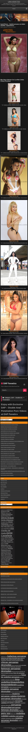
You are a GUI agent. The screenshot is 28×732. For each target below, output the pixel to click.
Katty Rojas (7, 542)
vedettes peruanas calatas (8, 718)
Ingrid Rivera (7, 528)
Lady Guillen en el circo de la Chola (8, 431)
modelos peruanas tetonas (6, 694)
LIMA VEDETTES (14, 1)
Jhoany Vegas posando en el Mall (8, 447)
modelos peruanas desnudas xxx (17, 691)
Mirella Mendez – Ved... (14, 240)
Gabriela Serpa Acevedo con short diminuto (10, 457)
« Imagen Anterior (8, 29)
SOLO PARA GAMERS (5, 495)
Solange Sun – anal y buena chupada (9, 594)
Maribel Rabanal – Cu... (14, 195)
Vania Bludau (5, 564)
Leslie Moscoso (4, 544)
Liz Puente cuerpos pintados (7, 473)
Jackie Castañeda (7, 534)
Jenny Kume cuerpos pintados (7, 475)
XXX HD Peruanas (5, 642)
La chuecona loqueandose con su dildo (9, 588)
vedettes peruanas (16, 716)
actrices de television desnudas (10, 288)
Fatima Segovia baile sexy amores (8, 582)
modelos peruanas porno (15, 152)
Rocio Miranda (9, 558)
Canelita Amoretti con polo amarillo (8, 445)
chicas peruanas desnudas (17, 128)
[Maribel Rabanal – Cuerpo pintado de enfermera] (14, 175)
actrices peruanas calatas (21, 288)
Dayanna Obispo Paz (6, 515)
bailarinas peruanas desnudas (17, 104)
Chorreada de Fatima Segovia (7, 585)
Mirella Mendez (7, 553)
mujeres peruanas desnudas (13, 697)
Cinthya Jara (8, 513)
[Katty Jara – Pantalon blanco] (14, 265)
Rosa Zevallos (4, 559)
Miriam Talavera (4, 554)
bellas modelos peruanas (7, 333)
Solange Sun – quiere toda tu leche (8, 597)
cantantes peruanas (6, 660)
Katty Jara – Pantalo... (14, 286)
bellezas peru (20, 659)
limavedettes (17, 682)
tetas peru (13, 713)
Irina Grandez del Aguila (7, 531)
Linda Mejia (8, 547)
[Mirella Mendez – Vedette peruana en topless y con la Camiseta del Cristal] (14, 220)
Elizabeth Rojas (4, 522)
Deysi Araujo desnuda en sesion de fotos (9, 424)
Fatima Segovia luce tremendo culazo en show (10, 451)
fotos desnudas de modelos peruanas (13, 675)
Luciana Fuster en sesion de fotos (8, 455)
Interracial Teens (4, 493)
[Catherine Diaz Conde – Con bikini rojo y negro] (14, 310)
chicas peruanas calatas (15, 197)
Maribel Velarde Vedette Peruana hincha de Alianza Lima (13, 471)
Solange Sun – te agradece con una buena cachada (12, 600)
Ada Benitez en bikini (5, 576)
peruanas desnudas (11, 706)
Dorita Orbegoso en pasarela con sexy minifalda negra (12, 441)
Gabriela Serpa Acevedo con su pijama (9, 426)
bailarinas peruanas (7, 104)
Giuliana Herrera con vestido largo (8, 435)
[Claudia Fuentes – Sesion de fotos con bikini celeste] (14, 116)
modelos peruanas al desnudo (15, 687)
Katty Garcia (7, 540)
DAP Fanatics (3, 630)
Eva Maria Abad (9, 525)
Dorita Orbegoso (7, 520)
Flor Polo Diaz (5, 526)
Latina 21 (3, 499)
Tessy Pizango (9, 562)
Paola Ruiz (9, 557)
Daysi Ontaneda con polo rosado (8, 453)
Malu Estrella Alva (4, 548)
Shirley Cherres (5, 561)
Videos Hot (5, 573)
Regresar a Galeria (8, 30)
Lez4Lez (2, 488)
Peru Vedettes (4, 486)
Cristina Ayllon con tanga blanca (7, 443)
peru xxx (5, 713)
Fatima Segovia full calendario (7, 591)
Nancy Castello (7, 555)
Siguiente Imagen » (11, 31)
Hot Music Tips (4, 480)
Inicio (14, 8)
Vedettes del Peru (4, 497)
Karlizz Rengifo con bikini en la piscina (9, 428)
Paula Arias (3, 558)
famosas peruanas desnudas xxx (18, 671)
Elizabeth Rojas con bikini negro (7, 437)
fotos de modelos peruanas (7, 673)
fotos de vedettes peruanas (13, 676)
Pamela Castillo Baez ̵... (14, 376)
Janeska (2, 537)
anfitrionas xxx (4, 656)
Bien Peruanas (4, 482)
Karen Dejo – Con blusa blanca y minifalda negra (11, 463)
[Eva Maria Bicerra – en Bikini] (14, 140)
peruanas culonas (13, 703)
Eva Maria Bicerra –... (14, 150)
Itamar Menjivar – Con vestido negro (8, 466)
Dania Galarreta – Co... (14, 102)
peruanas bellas (11, 701)
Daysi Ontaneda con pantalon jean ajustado (10, 433)
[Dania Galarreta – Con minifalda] (14, 92)
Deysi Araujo (7, 517)
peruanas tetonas (19, 711)
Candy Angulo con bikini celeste (7, 449)
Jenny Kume (7, 539)
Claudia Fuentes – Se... (14, 126)
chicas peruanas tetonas (17, 665)
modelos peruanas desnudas (10, 690)
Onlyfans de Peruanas (5, 491)
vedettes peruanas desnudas (12, 719)
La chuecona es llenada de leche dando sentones (11, 579)
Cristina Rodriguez (7, 514)
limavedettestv (9, 684)
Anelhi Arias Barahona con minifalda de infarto (10, 459)
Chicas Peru (3, 484)
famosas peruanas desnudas (19, 242)
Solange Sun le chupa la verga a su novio (9, 603)
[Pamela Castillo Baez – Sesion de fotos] (14, 356)
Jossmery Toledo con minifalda (7, 439)
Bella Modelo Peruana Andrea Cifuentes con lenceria (12, 461)
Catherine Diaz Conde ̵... (14, 331)
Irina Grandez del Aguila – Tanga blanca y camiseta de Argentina (12, 468)
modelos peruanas (6, 152)
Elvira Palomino (7, 523)
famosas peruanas (16, 666)
